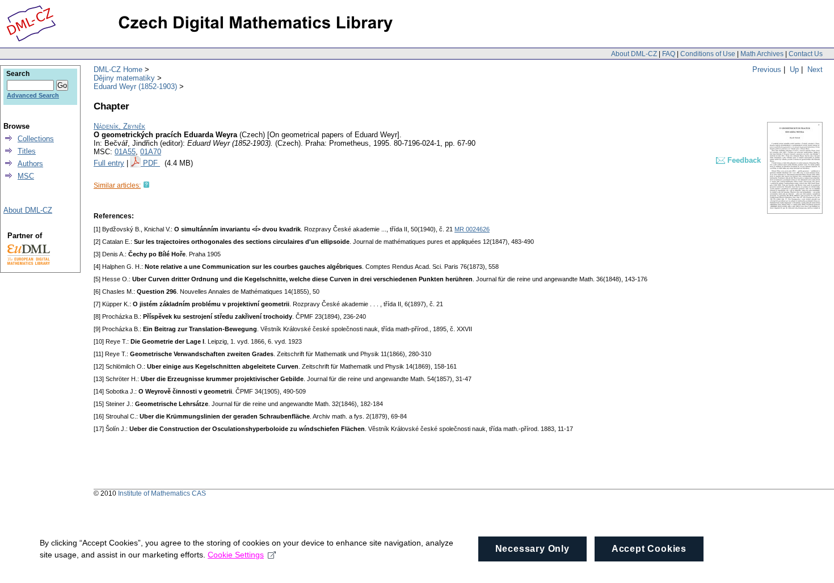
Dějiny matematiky (124, 78)
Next (815, 69)
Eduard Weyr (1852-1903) (135, 86)
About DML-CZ (634, 54)
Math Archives (762, 54)
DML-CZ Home (118, 69)
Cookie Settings (236, 554)
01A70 (150, 151)
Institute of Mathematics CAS (162, 493)
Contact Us (806, 54)
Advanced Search (33, 95)
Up (794, 69)
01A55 (125, 151)
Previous (766, 69)
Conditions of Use (707, 54)
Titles (27, 151)
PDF (151, 163)
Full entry (109, 163)
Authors (30, 163)
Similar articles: (117, 185)
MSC (26, 176)
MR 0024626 (472, 229)
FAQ (668, 54)
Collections (36, 138)
